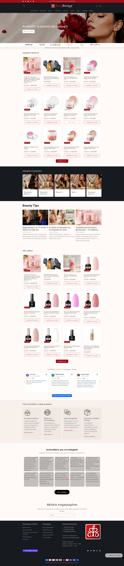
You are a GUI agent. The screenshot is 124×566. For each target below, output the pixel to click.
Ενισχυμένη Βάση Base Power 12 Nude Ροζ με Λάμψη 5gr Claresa (52, 312)
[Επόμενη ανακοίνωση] (77, 1)
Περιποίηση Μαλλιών (28, 193)
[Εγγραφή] (73, 515)
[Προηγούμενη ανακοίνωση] (46, 1)
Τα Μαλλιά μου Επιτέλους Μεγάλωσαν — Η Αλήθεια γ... (88, 228)
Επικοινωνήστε (68, 430)
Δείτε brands (47, 434)
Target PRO (76, 562)
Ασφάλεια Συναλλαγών (47, 535)
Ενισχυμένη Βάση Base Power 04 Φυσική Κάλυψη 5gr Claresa (32, 347)
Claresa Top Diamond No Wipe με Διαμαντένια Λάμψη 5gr (32, 312)
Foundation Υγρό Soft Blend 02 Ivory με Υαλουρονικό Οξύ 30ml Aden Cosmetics (91, 347)
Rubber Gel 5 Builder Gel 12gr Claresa (31, 147)
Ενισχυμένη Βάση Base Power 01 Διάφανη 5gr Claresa (52, 347)
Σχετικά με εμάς (26, 527)
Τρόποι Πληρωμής (27, 536)
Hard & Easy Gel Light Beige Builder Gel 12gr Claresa (70, 114)
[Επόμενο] (100, 382)
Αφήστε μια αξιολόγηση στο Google (62, 395)
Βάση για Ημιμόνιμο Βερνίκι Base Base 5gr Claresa (72, 347)
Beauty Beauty (52, 562)
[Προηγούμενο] (24, 382)
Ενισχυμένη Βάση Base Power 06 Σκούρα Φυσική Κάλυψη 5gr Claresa (92, 313)
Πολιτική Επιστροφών (47, 532)
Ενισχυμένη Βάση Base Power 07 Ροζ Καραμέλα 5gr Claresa (72, 312)
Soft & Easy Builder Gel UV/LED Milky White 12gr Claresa (31, 114)
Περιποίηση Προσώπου (43, 193)
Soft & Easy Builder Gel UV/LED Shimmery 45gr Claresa (91, 147)
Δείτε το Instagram (62, 492)
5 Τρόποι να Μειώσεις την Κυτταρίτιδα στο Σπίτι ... (60, 228)
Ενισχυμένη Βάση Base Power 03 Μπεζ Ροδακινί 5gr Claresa (92, 275)
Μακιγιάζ (59, 192)
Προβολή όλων (62, 161)
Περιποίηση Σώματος (91, 193)
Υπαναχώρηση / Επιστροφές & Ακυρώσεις (30, 533)
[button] (24, 6)
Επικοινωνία (25, 539)
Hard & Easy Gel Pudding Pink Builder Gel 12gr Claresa (91, 77)
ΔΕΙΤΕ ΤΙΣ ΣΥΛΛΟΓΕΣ (28, 31)
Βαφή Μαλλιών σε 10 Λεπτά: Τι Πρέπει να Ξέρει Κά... (35, 228)
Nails (73, 192)
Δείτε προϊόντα (28, 432)
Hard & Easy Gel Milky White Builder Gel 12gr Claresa (50, 114)
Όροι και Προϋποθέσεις (48, 527)
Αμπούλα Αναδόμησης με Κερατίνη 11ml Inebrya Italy (70, 77)
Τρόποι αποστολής (89, 436)
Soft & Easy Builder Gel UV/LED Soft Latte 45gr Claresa (51, 147)
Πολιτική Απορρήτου (47, 530)
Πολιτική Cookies (46, 537)
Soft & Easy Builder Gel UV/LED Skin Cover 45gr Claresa (71, 147)
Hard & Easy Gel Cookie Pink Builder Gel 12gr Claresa (91, 114)
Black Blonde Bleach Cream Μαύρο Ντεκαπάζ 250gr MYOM (51, 77)
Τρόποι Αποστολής (27, 530)
